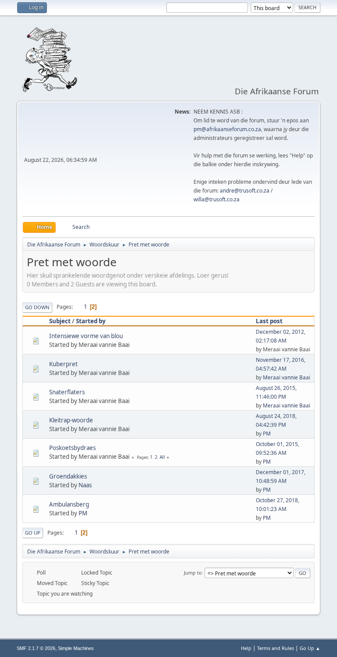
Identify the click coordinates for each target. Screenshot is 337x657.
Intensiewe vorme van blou (86, 336)
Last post (269, 321)
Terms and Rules (275, 648)
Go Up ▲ (310, 648)
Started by (91, 321)
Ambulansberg (69, 504)
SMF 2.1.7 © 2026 (36, 648)
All (162, 457)
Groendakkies (68, 476)
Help (246, 648)
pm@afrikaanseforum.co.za (227, 129)
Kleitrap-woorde (71, 420)
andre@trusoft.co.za (244, 190)
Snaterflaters (67, 392)
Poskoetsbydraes (72, 448)
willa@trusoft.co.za (217, 199)
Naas (85, 485)
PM (267, 433)
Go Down (37, 307)
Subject (60, 321)
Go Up (32, 532)
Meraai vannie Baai (286, 377)
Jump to (193, 572)
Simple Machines (76, 648)
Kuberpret (63, 364)
